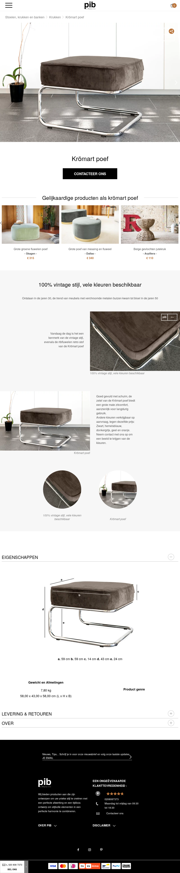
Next (176, 82)
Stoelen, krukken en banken (24, 17)
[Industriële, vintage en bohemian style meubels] (90, 5)
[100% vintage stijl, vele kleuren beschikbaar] (62, 489)
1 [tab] (87, 130)
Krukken (55, 17)
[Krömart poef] (118, 489)
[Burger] (8, 5)
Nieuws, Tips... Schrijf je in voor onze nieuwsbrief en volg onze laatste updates (85, 754)
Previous (4, 82)
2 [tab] (93, 130)
